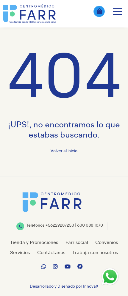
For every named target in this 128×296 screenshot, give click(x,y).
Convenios (106, 242)
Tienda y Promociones (34, 242)
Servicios (20, 253)
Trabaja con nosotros (95, 253)
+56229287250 (59, 225)
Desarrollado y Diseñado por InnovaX (64, 286)
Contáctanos (51, 253)
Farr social (76, 242)
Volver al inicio (64, 151)
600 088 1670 (90, 225)
